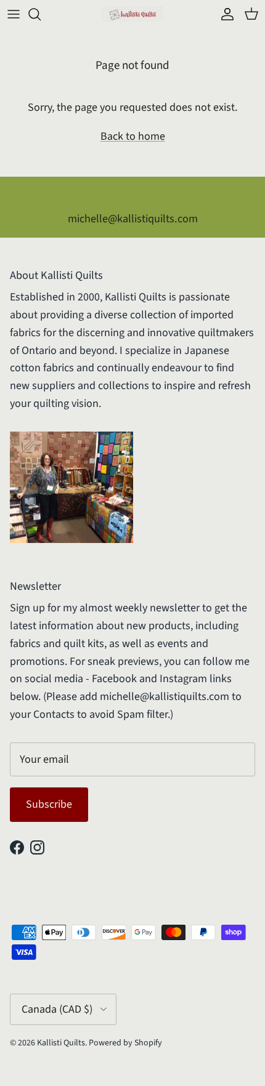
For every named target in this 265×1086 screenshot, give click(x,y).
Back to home (132, 136)
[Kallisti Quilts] (132, 14)
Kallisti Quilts (61, 1043)
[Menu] (13, 14)
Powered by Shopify (125, 1043)
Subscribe (49, 804)
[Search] (40, 14)
